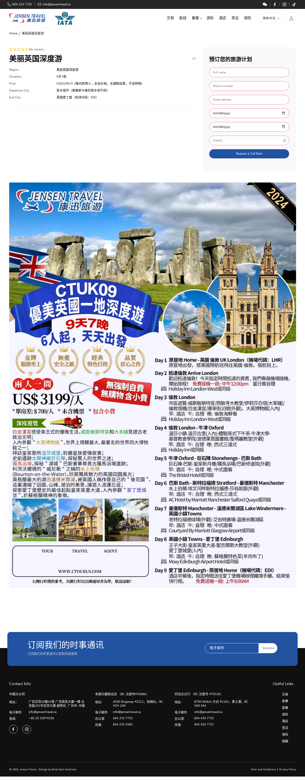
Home (13, 33)
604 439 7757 (204, 724)
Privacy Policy (287, 769)
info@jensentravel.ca (57, 4)
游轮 (285, 714)
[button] (196, 18)
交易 (285, 694)
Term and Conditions (263, 769)
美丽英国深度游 (33, 33)
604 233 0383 (123, 724)
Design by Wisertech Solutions (57, 769)
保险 (285, 734)
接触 (285, 741)
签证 (285, 728)
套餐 (285, 701)
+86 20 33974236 (41, 718)
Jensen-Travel (28, 769)
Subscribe (268, 648)
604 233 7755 (22, 4)
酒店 (285, 721)
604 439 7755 (204, 718)
